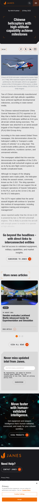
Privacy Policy (5, 477)
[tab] (17, 336)
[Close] (37, 483)
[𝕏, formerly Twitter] (26, 49)
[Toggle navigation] (36, 3)
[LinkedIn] (30, 49)
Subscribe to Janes (17, 259)
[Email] (35, 49)
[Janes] (9, 3)
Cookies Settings (19, 494)
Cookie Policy (26, 490)
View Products (17, 435)
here (10, 377)
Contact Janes (10, 469)
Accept (20, 499)
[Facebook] (21, 49)
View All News (17, 345)
